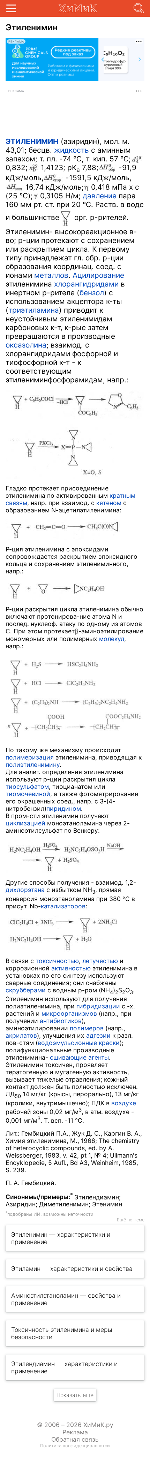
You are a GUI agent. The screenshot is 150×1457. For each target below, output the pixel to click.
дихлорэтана (25, 889)
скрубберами (26, 990)
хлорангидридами (86, 284)
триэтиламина (33, 310)
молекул (111, 638)
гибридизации (98, 1006)
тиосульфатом (27, 786)
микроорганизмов (69, 1013)
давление (100, 195)
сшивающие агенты (79, 1057)
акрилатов (21, 1035)
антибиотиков (61, 1020)
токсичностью (57, 960)
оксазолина (26, 345)
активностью (71, 968)
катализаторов (63, 906)
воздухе (123, 1103)
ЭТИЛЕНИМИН (32, 141)
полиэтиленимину (33, 764)
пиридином (63, 808)
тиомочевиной (28, 794)
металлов (51, 275)
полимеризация (30, 757)
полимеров (87, 1028)
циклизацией (25, 823)
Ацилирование (98, 275)
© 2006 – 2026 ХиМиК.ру (75, 1424)
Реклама (75, 1432)
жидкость (71, 150)
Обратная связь (75, 1439)
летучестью (100, 960)
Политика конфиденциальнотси (75, 1445)
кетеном (108, 502)
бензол (92, 292)
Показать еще (75, 1394)
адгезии (98, 1035)
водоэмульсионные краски (79, 1042)
